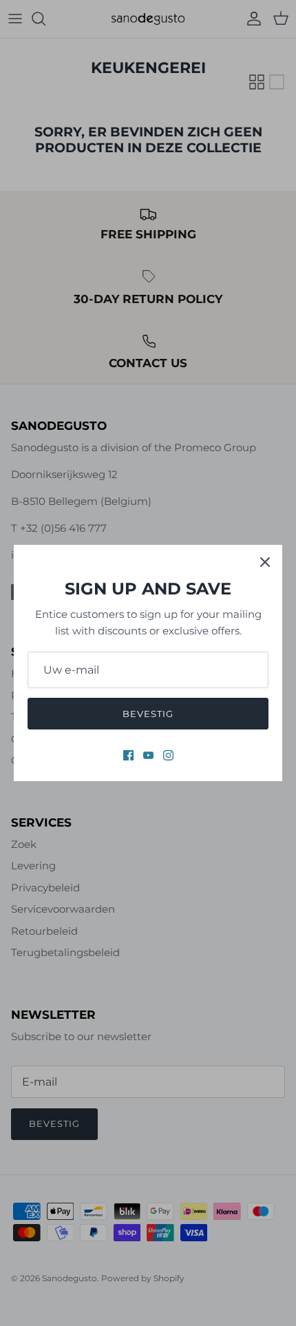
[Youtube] (148, 755)
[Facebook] (128, 755)
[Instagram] (168, 755)
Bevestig (148, 713)
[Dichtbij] (265, 562)
